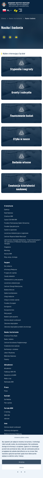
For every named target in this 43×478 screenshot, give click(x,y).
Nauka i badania (8, 339)
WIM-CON (7, 415)
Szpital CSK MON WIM (10, 220)
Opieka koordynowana (10, 293)
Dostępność (7, 306)
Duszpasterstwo (9, 310)
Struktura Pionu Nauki (10, 336)
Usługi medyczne (9, 296)
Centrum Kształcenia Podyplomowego (15, 342)
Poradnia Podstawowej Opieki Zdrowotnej (16, 223)
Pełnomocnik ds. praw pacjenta (13, 279)
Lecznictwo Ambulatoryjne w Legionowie (16, 233)
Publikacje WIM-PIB (10, 372)
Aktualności (7, 368)
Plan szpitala (8, 403)
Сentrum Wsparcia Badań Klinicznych (15, 236)
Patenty (6, 359)
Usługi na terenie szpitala (11, 300)
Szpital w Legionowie (10, 230)
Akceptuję (21, 462)
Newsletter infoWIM (10, 375)
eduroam (6, 418)
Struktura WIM (8, 216)
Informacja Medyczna (10, 269)
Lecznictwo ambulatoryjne (12, 283)
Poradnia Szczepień (10, 303)
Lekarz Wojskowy (9, 353)
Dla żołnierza (8, 266)
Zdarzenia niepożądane (11, 323)
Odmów (21, 467)
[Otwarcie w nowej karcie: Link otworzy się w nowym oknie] (15, 10)
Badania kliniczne (9, 290)
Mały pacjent (8, 313)
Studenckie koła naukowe (12, 346)
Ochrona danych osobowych (12, 320)
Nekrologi (7, 250)
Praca (6, 391)
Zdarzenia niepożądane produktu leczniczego (17, 327)
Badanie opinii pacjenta (11, 317)
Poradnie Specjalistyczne (11, 226)
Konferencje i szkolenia (11, 349)
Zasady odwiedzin (9, 276)
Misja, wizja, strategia (10, 257)
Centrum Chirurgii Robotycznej (13, 286)
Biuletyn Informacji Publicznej (13, 434)
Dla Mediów (7, 399)
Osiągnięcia (7, 247)
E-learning (7, 412)
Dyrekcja (6, 209)
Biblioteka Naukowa (10, 356)
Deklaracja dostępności (11, 430)
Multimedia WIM (9, 382)
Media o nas (7, 378)
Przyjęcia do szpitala (10, 273)
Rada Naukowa (8, 213)
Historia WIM (8, 254)
